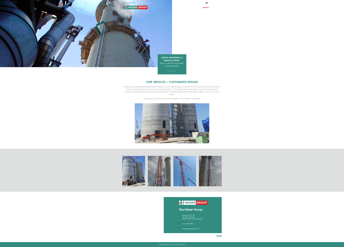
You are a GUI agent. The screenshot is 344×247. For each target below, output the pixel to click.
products (195, 7)
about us (183, 7)
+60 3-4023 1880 (130, 3)
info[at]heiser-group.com (145, 3)
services (206, 7)
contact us (217, 7)
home (174, 7)
